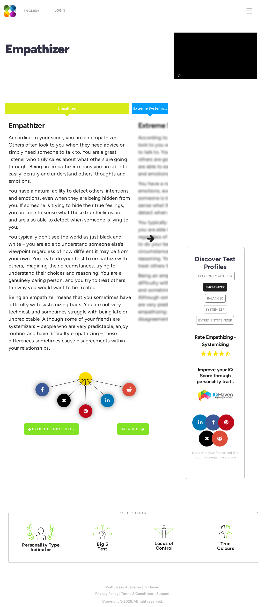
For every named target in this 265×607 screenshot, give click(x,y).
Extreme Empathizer (53, 429)
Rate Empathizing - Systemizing (215, 340)
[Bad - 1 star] (204, 353)
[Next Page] (152, 239)
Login (60, 10)
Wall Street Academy (123, 587)
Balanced (131, 429)
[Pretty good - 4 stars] (222, 353)
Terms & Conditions (137, 593)
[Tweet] (207, 439)
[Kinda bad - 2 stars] (210, 353)
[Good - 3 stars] (216, 353)
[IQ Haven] (215, 400)
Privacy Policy (107, 593)
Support (163, 593)
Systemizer (215, 309)
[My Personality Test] (9, 10)
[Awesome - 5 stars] (228, 353)
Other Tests (133, 513)
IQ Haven (151, 587)
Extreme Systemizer (215, 320)
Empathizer (215, 287)
